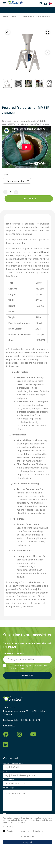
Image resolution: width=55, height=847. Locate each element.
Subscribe (27, 675)
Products (14, 16)
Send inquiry (28, 198)
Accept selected (27, 836)
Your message (8, 788)
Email (5, 771)
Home (5, 16)
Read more (21, 668)
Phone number (8, 780)
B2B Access (9, 725)
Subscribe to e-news (13, 653)
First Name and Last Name (13, 763)
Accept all (27, 842)
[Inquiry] (45, 3)
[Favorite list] (40, 3)
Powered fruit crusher (29, 16)
